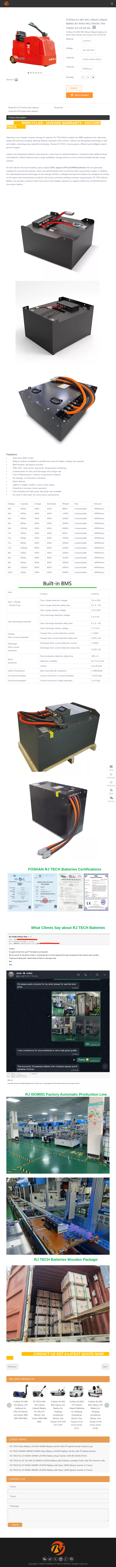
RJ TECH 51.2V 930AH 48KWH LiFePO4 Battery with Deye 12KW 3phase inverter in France (51, 1470)
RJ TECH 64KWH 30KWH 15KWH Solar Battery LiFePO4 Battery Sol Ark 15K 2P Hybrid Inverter (53, 1451)
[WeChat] (44, 1559)
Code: (11, 111)
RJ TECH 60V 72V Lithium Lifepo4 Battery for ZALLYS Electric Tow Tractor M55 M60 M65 (20, 1411)
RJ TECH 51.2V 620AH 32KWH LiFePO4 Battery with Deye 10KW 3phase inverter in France (51, 1465)
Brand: (57, 107)
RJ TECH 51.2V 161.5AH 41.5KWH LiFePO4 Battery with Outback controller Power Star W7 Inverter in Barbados (58, 1460)
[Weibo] (50, 1559)
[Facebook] (71, 1559)
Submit (15, 1525)
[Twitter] (55, 1559)
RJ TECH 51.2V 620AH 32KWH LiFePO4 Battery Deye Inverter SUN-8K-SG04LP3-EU (48, 1456)
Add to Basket (82, 95)
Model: (11, 107)
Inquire (73, 88)
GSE (81, 137)
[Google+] (66, 1559)
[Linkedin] (60, 1559)
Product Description (17, 117)
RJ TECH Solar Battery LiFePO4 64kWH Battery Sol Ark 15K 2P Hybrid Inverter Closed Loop (51, 1446)
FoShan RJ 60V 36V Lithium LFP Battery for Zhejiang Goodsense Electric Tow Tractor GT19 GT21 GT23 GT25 (76, 1414)
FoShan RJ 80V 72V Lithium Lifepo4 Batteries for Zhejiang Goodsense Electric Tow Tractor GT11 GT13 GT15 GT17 (58, 1414)
